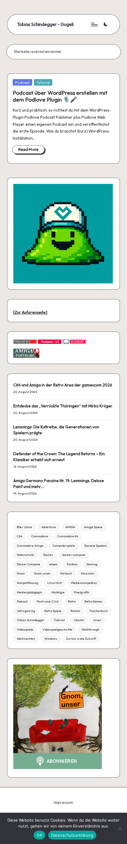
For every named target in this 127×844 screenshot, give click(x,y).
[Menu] (94, 24)
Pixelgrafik (81, 592)
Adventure (48, 527)
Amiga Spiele (93, 527)
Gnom (21, 573)
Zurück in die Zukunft (81, 639)
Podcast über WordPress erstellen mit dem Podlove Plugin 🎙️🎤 (60, 96)
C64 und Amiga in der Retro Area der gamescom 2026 (62, 385)
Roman (75, 611)
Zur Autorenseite (30, 312)
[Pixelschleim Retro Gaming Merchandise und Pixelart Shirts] (63, 233)
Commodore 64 (67, 536)
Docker (48, 555)
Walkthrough (91, 629)
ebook (53, 564)
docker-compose (73, 555)
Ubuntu (79, 620)
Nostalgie (58, 592)
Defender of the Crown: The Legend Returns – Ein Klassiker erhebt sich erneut (59, 456)
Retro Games (93, 601)
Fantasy (72, 564)
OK (39, 835)
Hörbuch (66, 573)
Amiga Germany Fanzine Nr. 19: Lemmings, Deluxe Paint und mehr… (58, 483)
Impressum (63, 802)
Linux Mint (54, 583)
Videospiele (25, 629)
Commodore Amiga (30, 546)
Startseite (21, 52)
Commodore (39, 536)
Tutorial (43, 82)
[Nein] (120, 828)
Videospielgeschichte (57, 629)
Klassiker (88, 573)
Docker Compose (28, 564)
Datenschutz (25, 555)
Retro (72, 601)
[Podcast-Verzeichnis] (49, 341)
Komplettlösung (27, 583)
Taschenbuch (98, 611)
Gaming (92, 564)
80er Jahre (24, 527)
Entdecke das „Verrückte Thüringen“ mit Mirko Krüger (63, 406)
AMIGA (70, 527)
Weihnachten (26, 639)
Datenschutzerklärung (72, 835)
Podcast (22, 82)
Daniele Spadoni (95, 546)
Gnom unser (42, 573)
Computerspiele (64, 546)
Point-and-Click (48, 601)
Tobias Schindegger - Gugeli (45, 24)
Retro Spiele (52, 611)
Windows (50, 639)
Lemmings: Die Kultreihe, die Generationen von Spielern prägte (56, 429)
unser (97, 620)
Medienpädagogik (29, 592)
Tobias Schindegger (31, 620)
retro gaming (26, 611)
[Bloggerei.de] (74, 341)
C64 (19, 536)
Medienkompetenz (84, 583)
